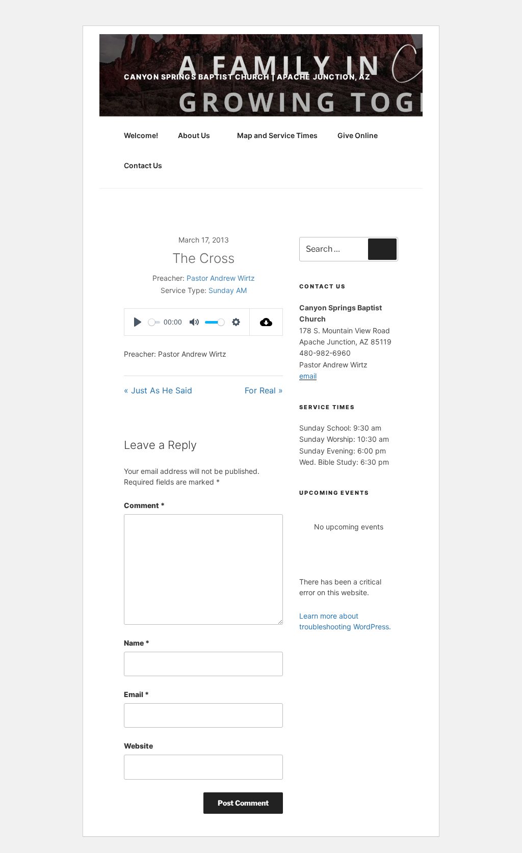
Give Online (357, 135)
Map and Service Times (277, 135)
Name (136, 642)
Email (136, 694)
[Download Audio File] (266, 322)
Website (138, 745)
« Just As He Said (158, 390)
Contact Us (143, 165)
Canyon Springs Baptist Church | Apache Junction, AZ (247, 76)
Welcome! (141, 135)
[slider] (154, 322)
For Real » (264, 390)
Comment (144, 505)
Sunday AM (227, 290)
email (308, 375)
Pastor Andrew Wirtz (221, 278)
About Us (194, 135)
